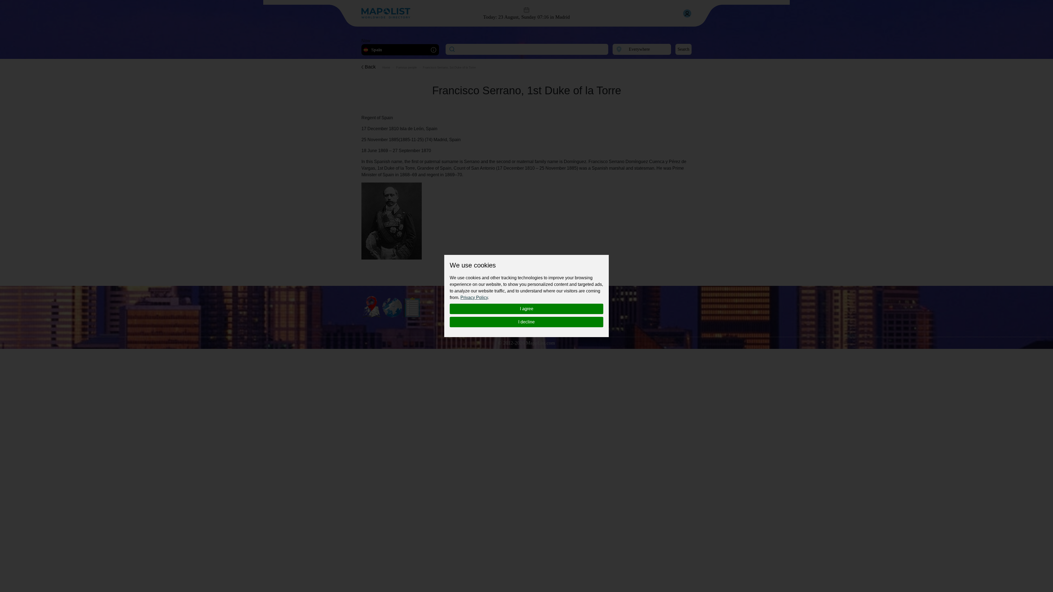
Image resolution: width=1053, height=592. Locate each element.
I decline (526, 322)
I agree (526, 308)
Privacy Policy (474, 297)
